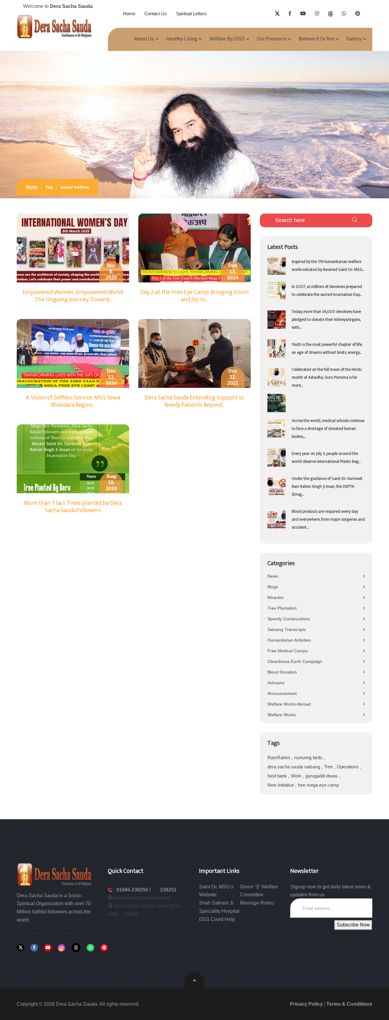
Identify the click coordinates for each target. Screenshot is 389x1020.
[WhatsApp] (90, 947)
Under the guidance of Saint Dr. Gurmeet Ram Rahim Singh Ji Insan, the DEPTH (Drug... (327, 486)
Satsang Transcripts (286, 629)
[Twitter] (20, 947)
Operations (348, 766)
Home (129, 13)
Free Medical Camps (287, 650)
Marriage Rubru (257, 902)
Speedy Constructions (288, 618)
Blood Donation (282, 672)
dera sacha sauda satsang (294, 766)
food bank (277, 775)
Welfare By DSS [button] (227, 38)
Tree (329, 766)
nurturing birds (309, 757)
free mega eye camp (318, 785)
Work (297, 775)
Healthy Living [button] (181, 38)
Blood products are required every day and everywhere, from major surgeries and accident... (328, 519)
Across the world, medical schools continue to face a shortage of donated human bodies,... (328, 428)
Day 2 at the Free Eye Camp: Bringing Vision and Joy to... (194, 296)
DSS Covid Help (217, 919)
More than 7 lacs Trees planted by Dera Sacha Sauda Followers (73, 506)
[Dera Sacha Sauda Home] (55, 26)
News (272, 576)
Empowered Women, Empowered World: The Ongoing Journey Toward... (72, 296)
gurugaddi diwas (322, 775)
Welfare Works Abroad (289, 704)
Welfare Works (281, 714)
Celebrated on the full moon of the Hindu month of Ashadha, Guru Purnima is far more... (327, 377)
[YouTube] (48, 947)
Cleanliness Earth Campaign (294, 661)
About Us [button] (144, 38)
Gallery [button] (354, 38)
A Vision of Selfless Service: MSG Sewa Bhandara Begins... (73, 401)
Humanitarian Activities (289, 640)
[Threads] (76, 947)
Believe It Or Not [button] (316, 38)
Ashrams (275, 682)
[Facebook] (34, 947)
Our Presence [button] (272, 38)
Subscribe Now (353, 924)
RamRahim (279, 757)
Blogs (272, 586)
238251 (168, 889)
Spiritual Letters (191, 13)
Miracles (275, 597)
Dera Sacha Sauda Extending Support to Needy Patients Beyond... (194, 401)
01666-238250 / (134, 889)
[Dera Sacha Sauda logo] (55, 874)
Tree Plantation (282, 608)
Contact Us (155, 13)
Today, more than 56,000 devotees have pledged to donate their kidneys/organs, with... (326, 319)
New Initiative (281, 785)
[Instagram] (61, 947)
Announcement (282, 693)
